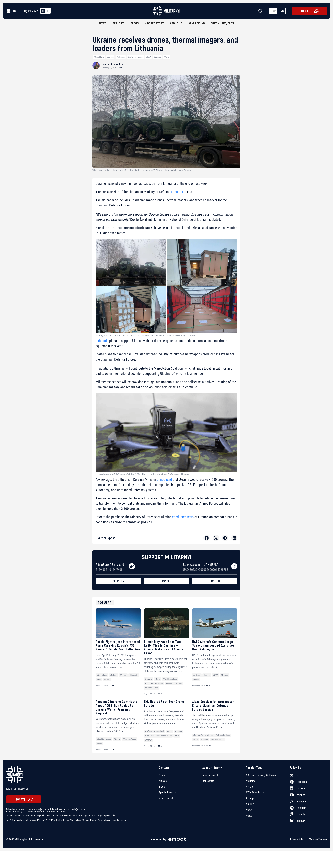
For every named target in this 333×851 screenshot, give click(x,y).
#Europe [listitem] (250, 798)
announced (178, 192)
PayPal (166, 581)
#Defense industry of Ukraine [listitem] (261, 775)
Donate (306, 11)
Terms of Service (318, 839)
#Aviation (196, 675)
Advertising (196, 23)
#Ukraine (157, 57)
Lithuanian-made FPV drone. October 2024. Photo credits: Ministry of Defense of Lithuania (143, 474)
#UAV (148, 57)
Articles (118, 23)
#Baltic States (99, 57)
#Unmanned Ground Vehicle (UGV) (158, 736)
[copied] (132, 566)
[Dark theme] (47, 11)
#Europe (110, 57)
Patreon (118, 581)
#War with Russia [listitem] (255, 792)
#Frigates (148, 679)
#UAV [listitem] (249, 809)
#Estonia (113, 675)
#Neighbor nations (170, 679)
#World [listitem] (250, 786)
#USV (177, 736)
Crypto (215, 581)
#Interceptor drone (223, 735)
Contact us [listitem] (208, 780)
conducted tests (183, 517)
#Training (224, 675)
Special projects (222, 23)
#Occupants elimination (154, 683)
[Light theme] (43, 11)
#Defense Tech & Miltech (154, 731)
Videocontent (154, 23)
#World (166, 57)
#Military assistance (135, 57)
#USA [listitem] (249, 815)
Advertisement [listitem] (210, 775)
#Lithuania (121, 57)
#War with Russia (151, 688)
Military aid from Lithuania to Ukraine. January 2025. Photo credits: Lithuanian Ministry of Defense (146, 335)
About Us (176, 23)
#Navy (157, 679)
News (102, 23)
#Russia (169, 683)
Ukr (273, 11)
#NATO (215, 675)
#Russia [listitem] (250, 804)
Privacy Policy (297, 839)
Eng (281, 11)
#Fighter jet (134, 675)
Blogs (135, 23)
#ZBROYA (148, 740)
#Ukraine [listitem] (251, 780)
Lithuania (102, 341)
